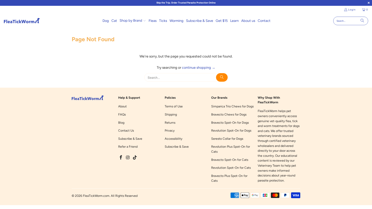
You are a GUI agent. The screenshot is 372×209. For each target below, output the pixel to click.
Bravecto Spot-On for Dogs (230, 122)
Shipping (171, 114)
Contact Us (126, 130)
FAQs (122, 114)
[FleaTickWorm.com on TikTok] (135, 157)
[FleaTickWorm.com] (22, 21)
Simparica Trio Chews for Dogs (232, 106)
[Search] (362, 21)
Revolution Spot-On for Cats (231, 168)
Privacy (170, 130)
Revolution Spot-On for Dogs (231, 130)
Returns (170, 122)
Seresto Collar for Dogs (227, 138)
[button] (133, 20)
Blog (121, 122)
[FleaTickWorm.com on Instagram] (128, 157)
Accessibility (173, 138)
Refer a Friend (128, 146)
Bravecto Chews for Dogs (228, 114)
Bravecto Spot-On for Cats (229, 160)
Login (352, 9)
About (122, 106)
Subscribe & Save (130, 138)
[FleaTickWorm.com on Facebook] (121, 157)
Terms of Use (174, 106)
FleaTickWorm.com (96, 196)
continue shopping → (198, 67)
